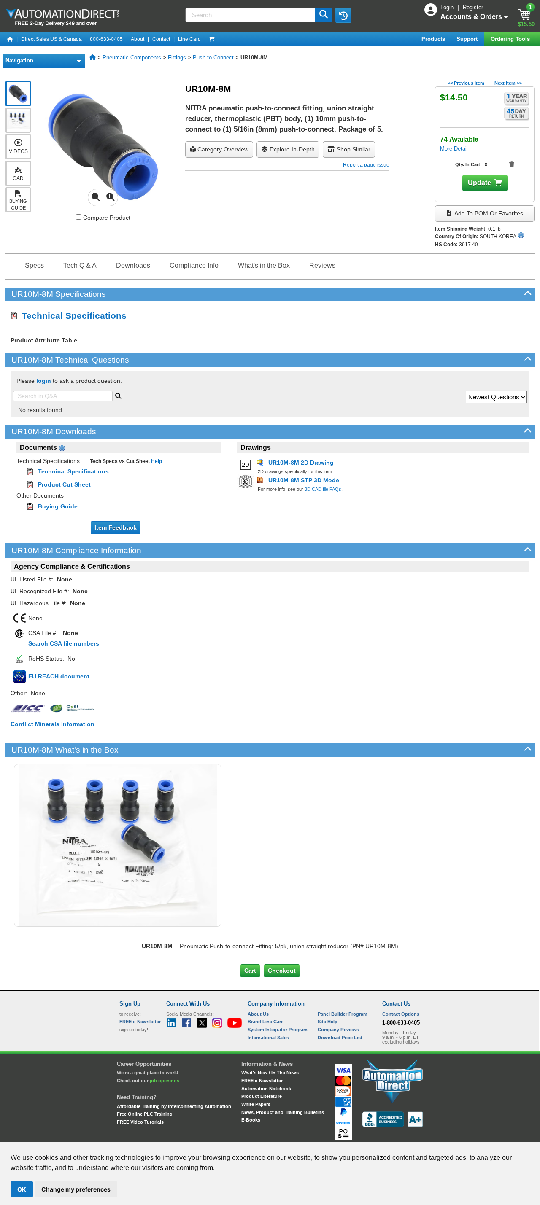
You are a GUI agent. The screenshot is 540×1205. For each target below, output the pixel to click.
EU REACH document (58, 676)
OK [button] (21, 1189)
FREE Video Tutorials (140, 1121)
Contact (161, 39)
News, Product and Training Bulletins (282, 1112)
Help (156, 461)
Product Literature (261, 1096)
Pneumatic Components (132, 57)
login (43, 380)
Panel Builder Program (342, 1014)
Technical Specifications (72, 315)
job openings (164, 1080)
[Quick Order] (212, 39)
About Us (258, 1014)
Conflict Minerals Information (52, 724)
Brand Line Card (266, 1021)
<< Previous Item (466, 83)
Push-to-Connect (213, 57)
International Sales (268, 1037)
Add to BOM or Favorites (488, 213)
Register (473, 7)
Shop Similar (352, 149)
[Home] (10, 39)
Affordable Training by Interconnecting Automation (174, 1106)
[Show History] (343, 15)
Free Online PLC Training (145, 1113)
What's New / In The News (270, 1072)
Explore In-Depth (291, 149)
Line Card (189, 39)
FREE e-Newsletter (262, 1080)
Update (479, 182)
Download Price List (340, 1037)
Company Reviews (338, 1029)
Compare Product (105, 217)
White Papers (255, 1104)
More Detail (454, 148)
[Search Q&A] (118, 395)
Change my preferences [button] (76, 1189)
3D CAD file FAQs (323, 489)
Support (467, 39)
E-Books (250, 1119)
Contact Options (400, 1014)
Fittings (177, 57)
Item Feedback (115, 527)
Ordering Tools (511, 39)
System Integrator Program (278, 1029)
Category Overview (222, 149)
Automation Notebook (266, 1088)
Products (434, 39)
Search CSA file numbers (63, 643)
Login (447, 7)
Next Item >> (508, 83)
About (137, 39)
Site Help (328, 1021)
